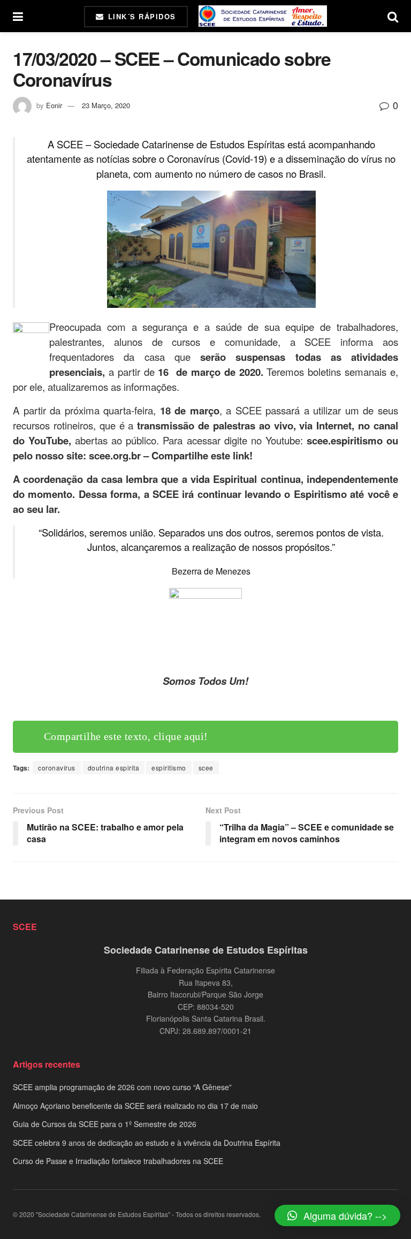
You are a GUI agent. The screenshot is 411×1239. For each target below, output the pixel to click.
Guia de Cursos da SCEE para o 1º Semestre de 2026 (104, 1124)
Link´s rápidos (140, 16)
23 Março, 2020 (106, 105)
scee (206, 767)
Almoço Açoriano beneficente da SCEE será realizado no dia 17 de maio (135, 1105)
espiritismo (168, 767)
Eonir (54, 105)
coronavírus (56, 767)
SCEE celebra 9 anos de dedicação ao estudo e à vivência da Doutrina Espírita (146, 1142)
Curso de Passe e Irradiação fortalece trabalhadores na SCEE (118, 1160)
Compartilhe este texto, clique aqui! (126, 736)
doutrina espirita (114, 767)
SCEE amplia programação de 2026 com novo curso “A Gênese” (122, 1087)
